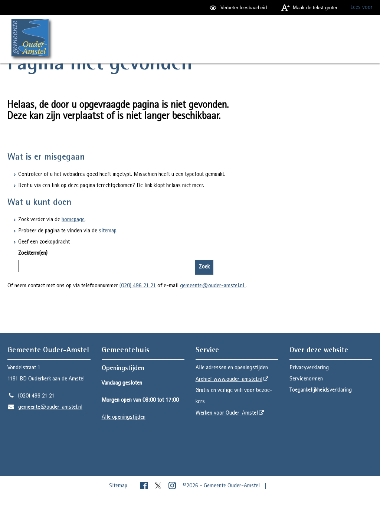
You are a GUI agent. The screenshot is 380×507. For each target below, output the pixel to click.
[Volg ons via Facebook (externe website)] (144, 486)
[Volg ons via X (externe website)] (158, 486)
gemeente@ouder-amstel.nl (213, 286)
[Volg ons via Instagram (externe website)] (172, 486)
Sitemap (118, 486)
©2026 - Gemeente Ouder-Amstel (221, 486)
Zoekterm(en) (33, 253)
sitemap (108, 231)
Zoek (204, 267)
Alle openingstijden (123, 418)
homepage (73, 220)
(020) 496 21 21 (137, 286)
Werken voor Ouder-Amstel (227, 413)
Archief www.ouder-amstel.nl (229, 380)
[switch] (239, 7)
